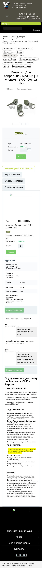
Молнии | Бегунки (8, 39)
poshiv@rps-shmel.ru (28, 17)
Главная (5, 37)
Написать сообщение (24, 89)
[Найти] (4, 28)
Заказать (21, 157)
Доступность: (13, 147)
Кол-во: (11, 150)
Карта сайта (27, 565)
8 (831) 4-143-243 (26, 14)
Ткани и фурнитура (18, 37)
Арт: (9, 144)
